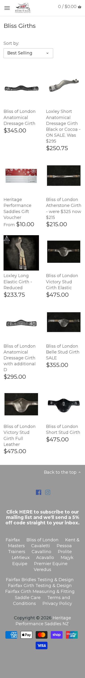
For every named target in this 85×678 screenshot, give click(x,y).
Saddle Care (28, 597)
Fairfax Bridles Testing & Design (40, 579)
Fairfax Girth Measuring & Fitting (40, 591)
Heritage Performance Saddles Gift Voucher (17, 208)
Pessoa (64, 545)
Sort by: (11, 43)
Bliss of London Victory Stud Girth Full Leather (20, 435)
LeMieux (21, 557)
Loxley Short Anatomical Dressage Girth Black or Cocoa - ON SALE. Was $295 (63, 126)
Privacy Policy (57, 603)
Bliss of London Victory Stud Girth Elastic (62, 281)
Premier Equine (51, 563)
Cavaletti (40, 545)
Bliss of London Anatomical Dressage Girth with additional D (20, 358)
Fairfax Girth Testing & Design (40, 585)
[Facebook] (38, 492)
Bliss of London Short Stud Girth (63, 429)
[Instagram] (48, 492)
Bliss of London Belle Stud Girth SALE (63, 352)
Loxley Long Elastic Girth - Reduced (18, 281)
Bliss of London (42, 539)
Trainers (16, 551)
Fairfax (13, 539)
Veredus (42, 569)
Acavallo (45, 557)
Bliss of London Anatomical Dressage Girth (20, 117)
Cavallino (41, 551)
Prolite (65, 551)
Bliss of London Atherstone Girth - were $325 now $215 (63, 208)
